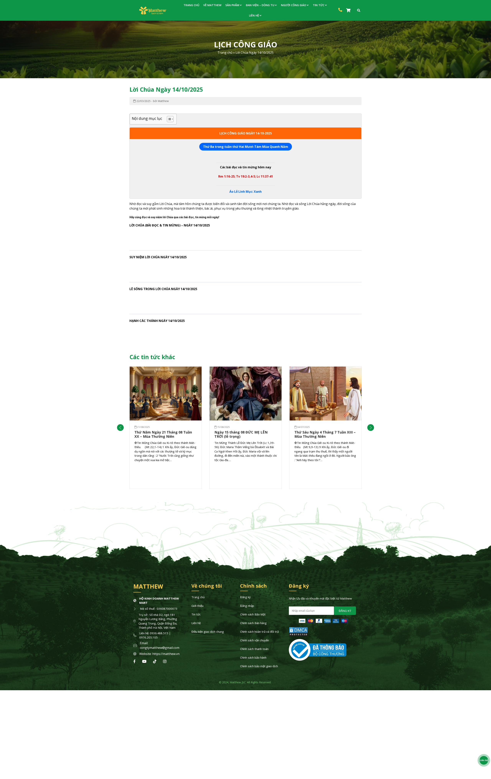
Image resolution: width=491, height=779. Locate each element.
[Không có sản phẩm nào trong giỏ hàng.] (349, 10)
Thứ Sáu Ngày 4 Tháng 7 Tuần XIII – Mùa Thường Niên (325, 434)
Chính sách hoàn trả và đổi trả (259, 631)
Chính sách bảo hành (253, 657)
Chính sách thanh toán (254, 649)
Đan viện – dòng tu (260, 5)
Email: (144, 643)
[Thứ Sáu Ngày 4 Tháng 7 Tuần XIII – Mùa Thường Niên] (326, 394)
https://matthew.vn (166, 654)
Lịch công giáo (245, 44)
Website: (145, 654)
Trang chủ (191, 5)
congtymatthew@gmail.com (159, 648)
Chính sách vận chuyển (254, 640)
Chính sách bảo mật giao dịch (259, 666)
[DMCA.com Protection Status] (298, 635)
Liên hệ (254, 15)
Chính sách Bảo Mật (253, 614)
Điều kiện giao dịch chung (207, 631)
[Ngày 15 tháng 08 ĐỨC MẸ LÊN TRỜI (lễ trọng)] (246, 394)
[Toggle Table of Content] (168, 119)
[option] (166, 427)
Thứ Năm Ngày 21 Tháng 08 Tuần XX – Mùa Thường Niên (163, 434)
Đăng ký (245, 597)
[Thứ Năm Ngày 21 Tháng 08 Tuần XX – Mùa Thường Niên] (166, 394)
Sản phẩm (232, 5)
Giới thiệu (197, 606)
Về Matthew (212, 5)
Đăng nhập (247, 606)
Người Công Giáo (293, 5)
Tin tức (318, 5)
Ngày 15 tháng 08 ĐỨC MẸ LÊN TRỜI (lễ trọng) (241, 434)
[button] (120, 427)
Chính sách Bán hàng (253, 623)
